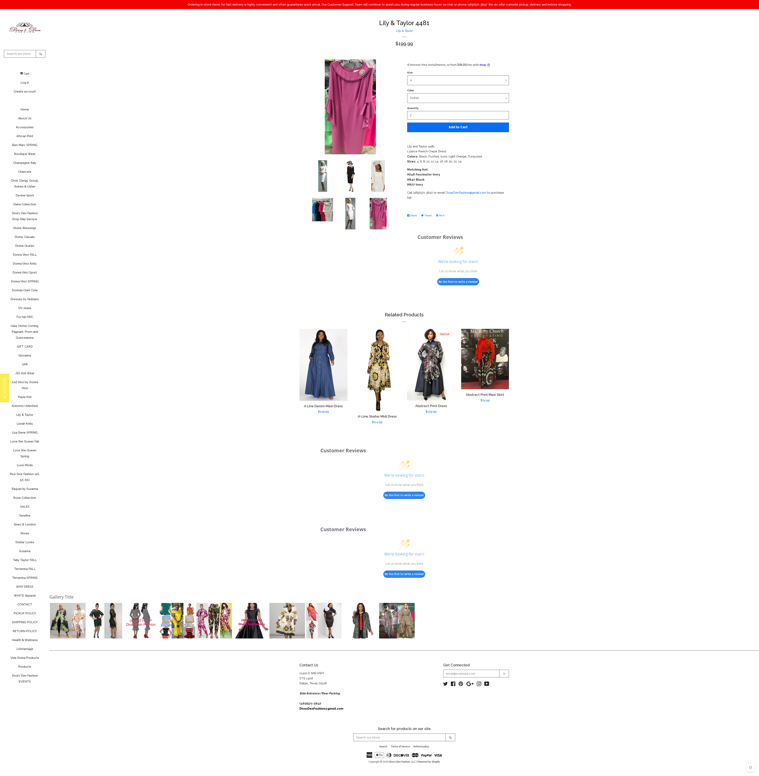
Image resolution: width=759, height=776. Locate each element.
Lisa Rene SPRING (25, 432)
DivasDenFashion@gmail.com (466, 192)
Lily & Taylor (24, 415)
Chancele (24, 171)
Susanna (24, 551)
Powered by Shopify (428, 761)
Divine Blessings (24, 228)
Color (410, 90)
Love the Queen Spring (24, 453)
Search (383, 746)
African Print (24, 136)
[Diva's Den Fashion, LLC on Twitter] (445, 684)
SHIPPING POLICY (25, 622)
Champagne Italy (24, 163)
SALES (24, 506)
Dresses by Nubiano (24, 299)
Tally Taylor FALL (25, 560)
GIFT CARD (25, 346)
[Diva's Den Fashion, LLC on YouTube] (486, 684)
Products (24, 667)
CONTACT (24, 604)
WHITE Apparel (25, 595)
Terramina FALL (25, 569)
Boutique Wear (24, 154)
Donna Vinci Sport (24, 272)
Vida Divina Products (24, 658)
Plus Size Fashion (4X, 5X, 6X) (25, 477)
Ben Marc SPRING (24, 145)
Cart (26, 73)
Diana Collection (24, 204)
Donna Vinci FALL (25, 254)
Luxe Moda (25, 465)
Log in (25, 82)
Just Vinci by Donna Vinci (24, 385)
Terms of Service (400, 746)
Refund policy (421, 746)
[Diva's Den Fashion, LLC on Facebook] (453, 684)
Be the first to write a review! (458, 282)
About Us (24, 118)
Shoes (24, 533)
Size (410, 72)
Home (24, 109)
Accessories (25, 127)
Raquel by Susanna (25, 489)
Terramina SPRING (25, 578)
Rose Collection (24, 498)
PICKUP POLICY (25, 613)
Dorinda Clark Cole (25, 290)
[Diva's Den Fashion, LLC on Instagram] (479, 684)
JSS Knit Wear (24, 373)
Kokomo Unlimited (25, 406)
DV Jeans (24, 308)
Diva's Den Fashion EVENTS (25, 678)
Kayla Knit (25, 397)
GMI (24, 364)
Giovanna (24, 355)
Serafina (24, 515)
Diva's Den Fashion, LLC (402, 761)
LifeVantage (24, 649)
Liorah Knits (25, 423)
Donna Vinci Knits (25, 263)
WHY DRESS (24, 586)
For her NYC (24, 317)
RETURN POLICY (25, 631)
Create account (25, 91)
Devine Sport (25, 195)
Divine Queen (24, 246)
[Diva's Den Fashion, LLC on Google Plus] (470, 684)
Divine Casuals (25, 237)
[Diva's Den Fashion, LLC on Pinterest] (460, 684)
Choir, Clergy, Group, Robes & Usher (25, 183)
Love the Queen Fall (24, 441)
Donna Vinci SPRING (25, 281)
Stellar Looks (24, 542)
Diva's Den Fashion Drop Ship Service (25, 216)
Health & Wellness (25, 640)
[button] (68, 620)
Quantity (412, 108)
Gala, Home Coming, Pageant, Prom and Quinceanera (25, 331)
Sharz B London (25, 524)
